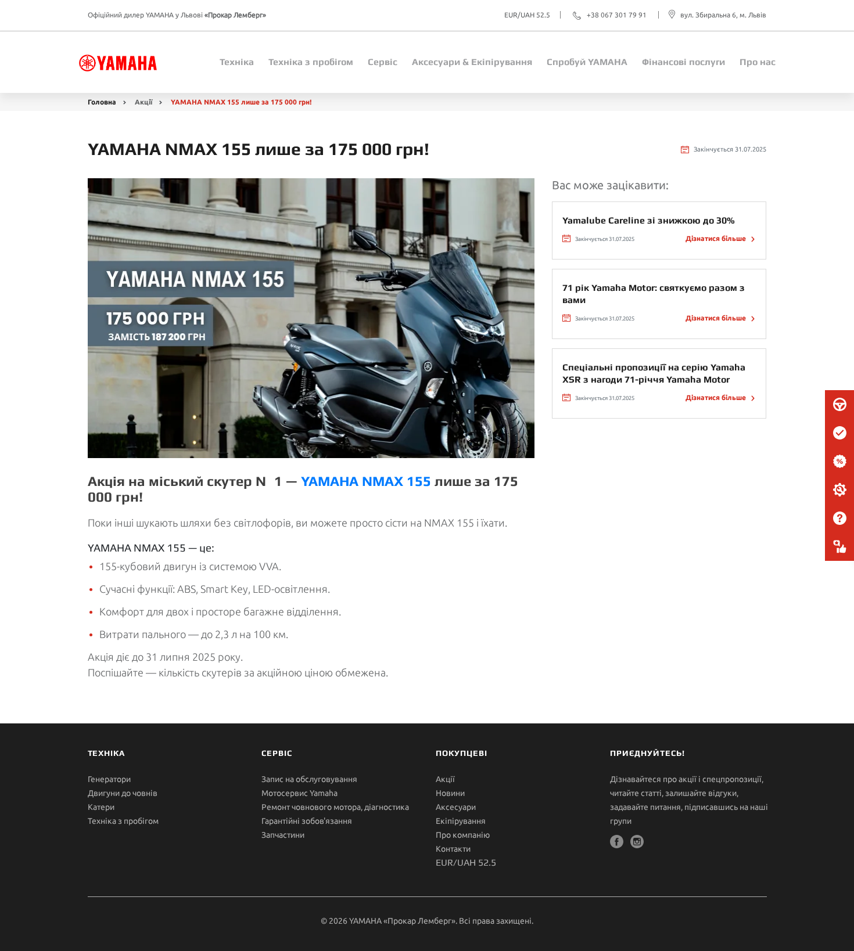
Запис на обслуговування (309, 779)
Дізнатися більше (717, 238)
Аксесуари (456, 807)
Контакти (453, 848)
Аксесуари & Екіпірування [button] (472, 61)
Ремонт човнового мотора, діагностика (335, 807)
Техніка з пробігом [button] (310, 61)
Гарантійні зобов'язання (306, 821)
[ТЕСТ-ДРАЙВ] (839, 404)
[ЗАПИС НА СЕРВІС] (839, 433)
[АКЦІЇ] (839, 461)
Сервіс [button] (382, 61)
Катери (101, 807)
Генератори (109, 779)
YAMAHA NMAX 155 (366, 481)
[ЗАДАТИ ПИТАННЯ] (839, 518)
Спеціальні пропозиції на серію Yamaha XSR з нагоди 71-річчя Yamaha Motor (653, 373)
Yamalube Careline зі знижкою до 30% (648, 220)
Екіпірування (461, 821)
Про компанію (463, 835)
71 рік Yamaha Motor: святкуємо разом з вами (653, 293)
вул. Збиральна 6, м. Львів (723, 15)
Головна (102, 102)
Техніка (237, 61)
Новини (450, 793)
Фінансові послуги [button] (683, 61)
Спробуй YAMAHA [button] (587, 61)
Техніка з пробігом (123, 821)
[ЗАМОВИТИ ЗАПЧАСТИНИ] (839, 490)
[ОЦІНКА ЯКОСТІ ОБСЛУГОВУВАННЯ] (839, 546)
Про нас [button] (758, 61)
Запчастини (282, 835)
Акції (143, 102)
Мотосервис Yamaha (299, 793)
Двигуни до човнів (122, 793)
